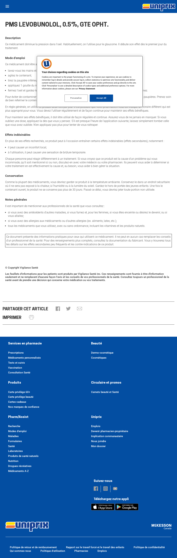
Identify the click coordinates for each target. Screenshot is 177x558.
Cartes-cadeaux (17, 401)
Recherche (14, 426)
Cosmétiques (98, 357)
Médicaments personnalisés (24, 357)
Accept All (101, 98)
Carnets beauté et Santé (105, 392)
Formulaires (15, 441)
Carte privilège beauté (20, 396)
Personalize (76, 98)
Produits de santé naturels (23, 456)
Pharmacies (81, 550)
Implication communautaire (107, 436)
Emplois (95, 426)
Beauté (96, 343)
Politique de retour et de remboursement (33, 547)
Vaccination (15, 367)
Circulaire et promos (106, 382)
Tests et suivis (16, 362)
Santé (11, 446)
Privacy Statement (87, 88)
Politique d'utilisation (52, 550)
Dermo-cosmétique (102, 352)
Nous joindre (98, 441)
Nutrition (13, 461)
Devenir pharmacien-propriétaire (109, 431)
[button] (58, 309)
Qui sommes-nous (20, 550)
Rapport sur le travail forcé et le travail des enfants (95, 547)
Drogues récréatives (19, 466)
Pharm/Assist (18, 417)
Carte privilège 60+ (19, 392)
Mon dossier (98, 446)
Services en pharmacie (25, 343)
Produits (14, 382)
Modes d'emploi (17, 431)
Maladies (13, 436)
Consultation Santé (19, 372)
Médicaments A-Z (18, 471)
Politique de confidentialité (149, 547)
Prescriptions (16, 352)
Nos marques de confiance (23, 406)
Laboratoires (15, 451)
